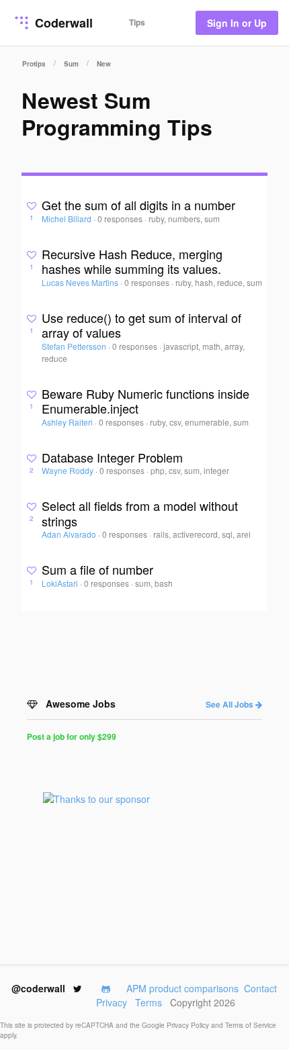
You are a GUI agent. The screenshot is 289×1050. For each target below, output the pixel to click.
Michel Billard (67, 218)
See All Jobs (230, 704)
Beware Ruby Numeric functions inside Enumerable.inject (145, 401)
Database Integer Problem (112, 457)
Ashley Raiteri (68, 422)
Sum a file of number (97, 569)
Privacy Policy (189, 1025)
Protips (34, 63)
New (104, 63)
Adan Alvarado (70, 534)
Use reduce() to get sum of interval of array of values (141, 325)
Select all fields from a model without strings (140, 513)
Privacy (111, 1002)
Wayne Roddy (68, 470)
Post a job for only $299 (71, 736)
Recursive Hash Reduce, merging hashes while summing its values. (132, 261)
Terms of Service (250, 1025)
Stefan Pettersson (75, 346)
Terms (148, 1002)
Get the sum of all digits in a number (138, 204)
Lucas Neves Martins (81, 282)
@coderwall (39, 988)
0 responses (120, 218)
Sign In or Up (237, 23)
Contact (260, 988)
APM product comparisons (182, 988)
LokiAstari (61, 583)
